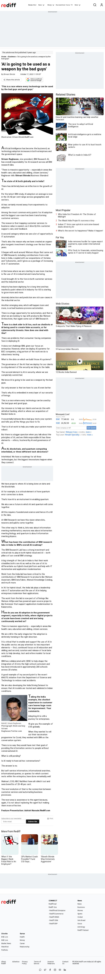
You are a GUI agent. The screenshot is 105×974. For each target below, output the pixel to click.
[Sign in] (102, 5)
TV (72, 5)
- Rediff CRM (53, 920)
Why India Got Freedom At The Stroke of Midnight (77, 215)
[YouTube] (60, 970)
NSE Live (4, 940)
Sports (80, 914)
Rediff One (53, 907)
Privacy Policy (24, 963)
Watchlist (5, 947)
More (76, 5)
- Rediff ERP (53, 924)
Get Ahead (81, 920)
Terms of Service (37, 963)
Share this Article (13, 80)
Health (22, 937)
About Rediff (3, 963)
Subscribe (32, 821)
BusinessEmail (60, 5)
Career (22, 943)
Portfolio (4, 950)
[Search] (95, 5)
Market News (6, 943)
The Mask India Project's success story (76, 220)
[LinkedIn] (65, 970)
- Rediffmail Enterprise (57, 910)
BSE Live (4, 937)
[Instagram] (55, 970)
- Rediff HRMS (54, 917)
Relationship (24, 947)
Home (30, 5)
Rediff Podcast (83, 930)
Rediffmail (52, 904)
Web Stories (62, 303)
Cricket (80, 917)
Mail (34, 5)
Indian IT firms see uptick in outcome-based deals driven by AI (78, 225)
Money (49, 5)
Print (51, 819)
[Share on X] (45, 970)
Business (12, 57)
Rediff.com (82, 962)
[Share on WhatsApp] (40, 970)
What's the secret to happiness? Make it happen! (80, 230)
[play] (79, 315)
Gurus (68, 5)
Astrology (81, 927)
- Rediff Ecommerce (56, 914)
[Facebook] (50, 970)
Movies (80, 910)
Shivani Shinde (9, 74)
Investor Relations (51, 963)
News (40, 5)
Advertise (15, 962)
